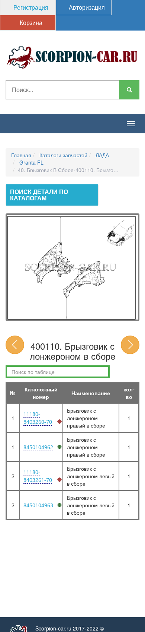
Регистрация (30, 7)
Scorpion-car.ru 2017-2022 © (69, 628)
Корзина (30, 22)
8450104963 (38, 505)
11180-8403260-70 (37, 417)
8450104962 (38, 447)
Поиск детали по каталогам (39, 195)
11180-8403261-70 (37, 476)
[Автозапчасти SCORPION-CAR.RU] (72, 56)
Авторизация (86, 7)
